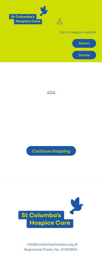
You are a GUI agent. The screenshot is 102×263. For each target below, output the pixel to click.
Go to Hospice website (78, 32)
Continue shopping (51, 151)
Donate (84, 55)
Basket (84, 43)
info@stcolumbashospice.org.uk (52, 244)
